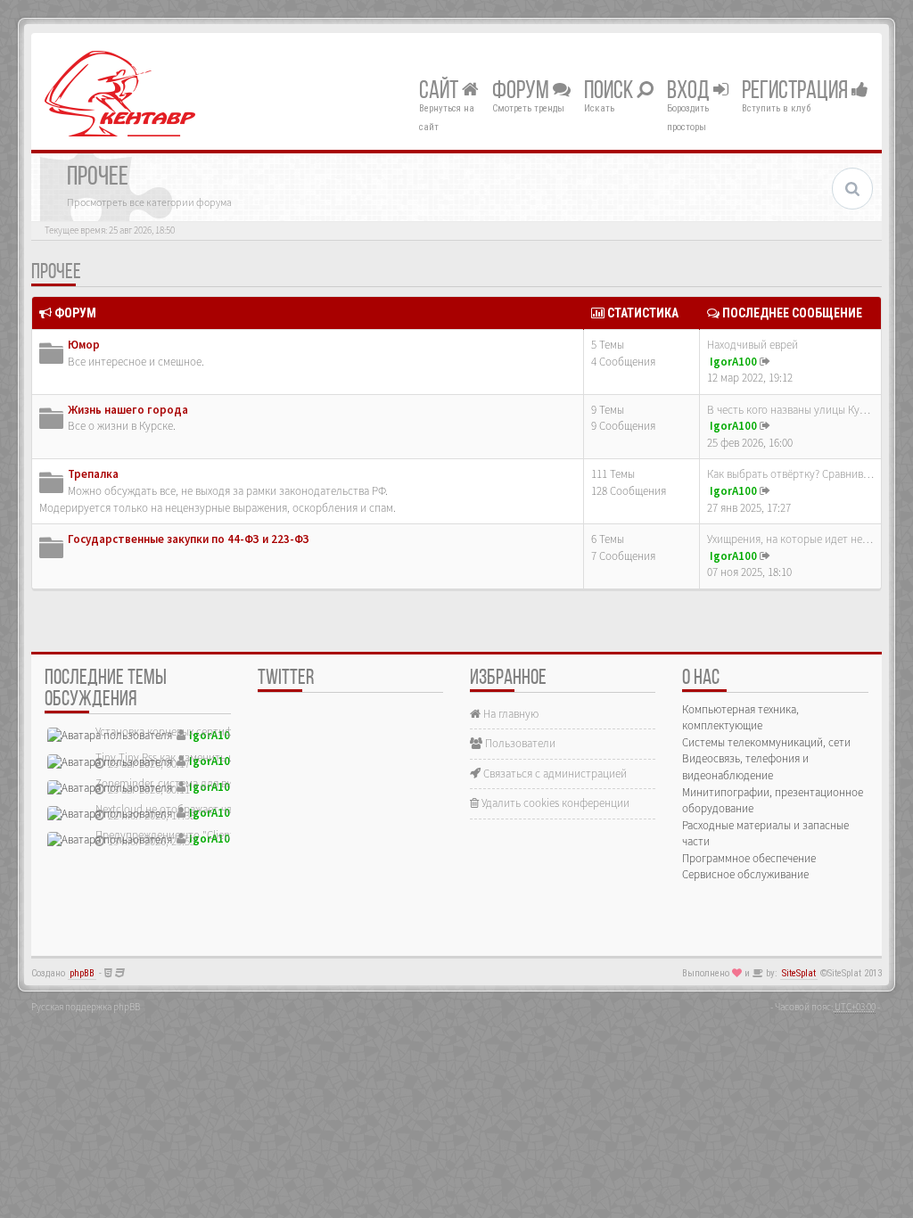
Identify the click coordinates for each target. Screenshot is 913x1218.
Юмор (84, 344)
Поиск (610, 91)
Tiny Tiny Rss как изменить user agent (185, 757)
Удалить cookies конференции (554, 803)
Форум (522, 91)
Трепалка (93, 473)
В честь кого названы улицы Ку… (788, 409)
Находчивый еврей (752, 344)
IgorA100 (733, 361)
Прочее (56, 273)
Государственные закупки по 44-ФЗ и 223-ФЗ (188, 539)
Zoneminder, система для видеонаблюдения (203, 783)
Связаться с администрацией (554, 773)
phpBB (82, 973)
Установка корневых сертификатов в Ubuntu (204, 731)
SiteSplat (799, 973)
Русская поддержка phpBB (85, 1006)
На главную (510, 713)
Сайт (440, 91)
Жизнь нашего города (128, 409)
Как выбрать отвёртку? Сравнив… (790, 473)
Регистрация (796, 91)
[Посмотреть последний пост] (765, 361)
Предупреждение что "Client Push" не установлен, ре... (229, 835)
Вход (690, 91)
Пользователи (518, 743)
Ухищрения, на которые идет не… (790, 539)
